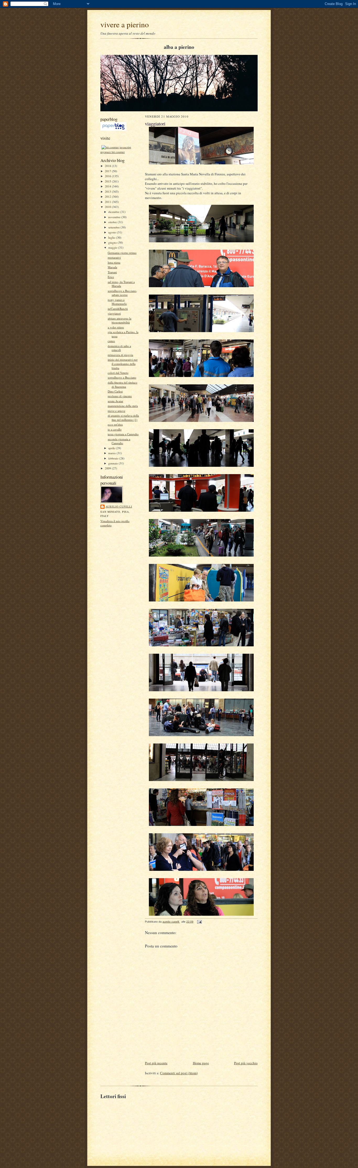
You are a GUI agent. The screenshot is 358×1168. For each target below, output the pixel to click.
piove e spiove (116, 411)
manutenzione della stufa (123, 406)
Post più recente (156, 1063)
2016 (108, 176)
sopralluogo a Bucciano (122, 377)
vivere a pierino (124, 24)
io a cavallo (115, 429)
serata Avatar (115, 401)
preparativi (114, 257)
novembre (114, 217)
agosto (112, 232)
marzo (112, 453)
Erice (111, 277)
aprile (112, 448)
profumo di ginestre (120, 396)
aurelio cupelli (119, 506)
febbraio (113, 458)
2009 (108, 468)
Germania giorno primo (122, 253)
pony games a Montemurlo (117, 302)
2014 (108, 186)
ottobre (113, 222)
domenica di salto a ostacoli (119, 348)
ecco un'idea (115, 424)
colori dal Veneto (118, 373)
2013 (108, 191)
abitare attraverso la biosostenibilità (119, 320)
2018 (108, 166)
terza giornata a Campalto (123, 434)
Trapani (112, 272)
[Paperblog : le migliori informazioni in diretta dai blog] (113, 130)
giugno (113, 242)
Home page (201, 1063)
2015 (108, 181)
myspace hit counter (112, 152)
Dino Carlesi (115, 391)
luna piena (114, 262)
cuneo (111, 341)
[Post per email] (199, 921)
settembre (114, 227)
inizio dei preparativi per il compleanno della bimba (123, 364)
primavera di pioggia (120, 355)
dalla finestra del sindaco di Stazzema (122, 384)
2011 (108, 202)
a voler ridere (116, 327)
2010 (108, 207)
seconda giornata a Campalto (119, 441)
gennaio (113, 463)
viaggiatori (114, 313)
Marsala (112, 267)
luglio (112, 237)
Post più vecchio (246, 1063)
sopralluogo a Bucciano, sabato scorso (122, 293)
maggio (113, 247)
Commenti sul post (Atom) (179, 1073)
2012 (108, 196)
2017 (108, 171)
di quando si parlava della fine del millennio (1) (123, 417)
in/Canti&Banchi (118, 309)
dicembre (114, 212)
